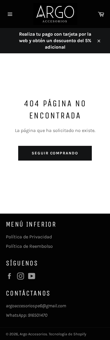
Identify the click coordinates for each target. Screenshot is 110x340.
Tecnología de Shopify (67, 334)
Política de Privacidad (29, 237)
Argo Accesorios (33, 334)
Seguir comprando (55, 153)
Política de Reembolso (29, 246)
